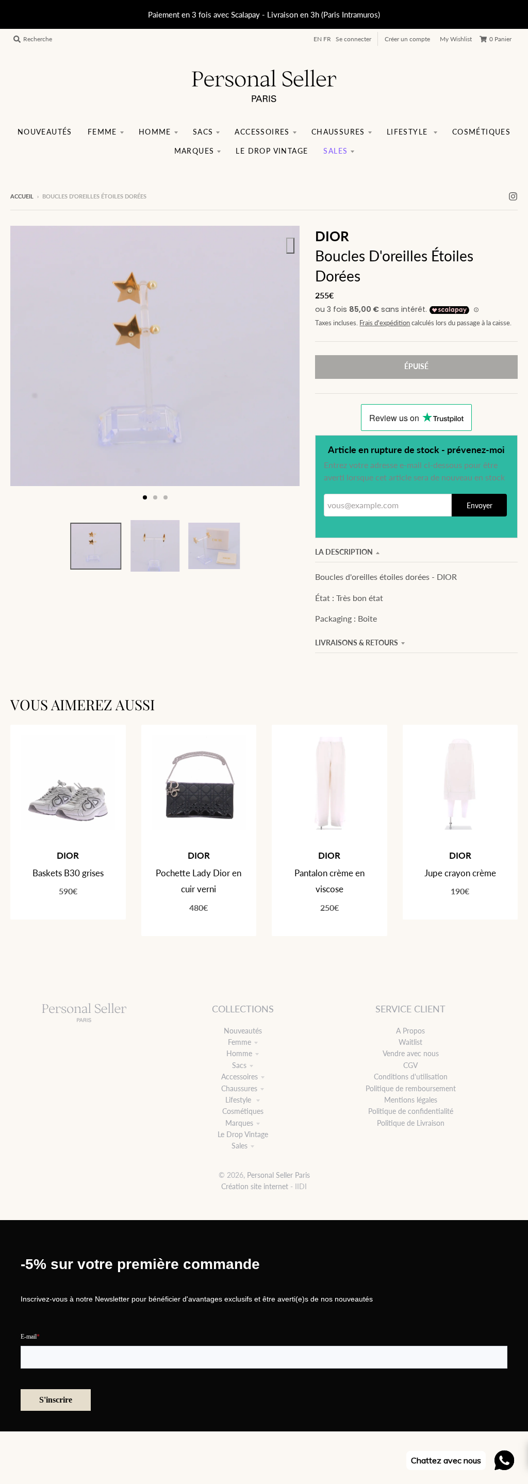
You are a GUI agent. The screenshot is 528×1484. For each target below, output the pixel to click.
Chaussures (239, 1088)
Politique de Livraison (410, 1123)
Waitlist (410, 1042)
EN (318, 39)
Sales (240, 1145)
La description (344, 551)
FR (327, 39)
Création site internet (254, 1186)
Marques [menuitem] (194, 150)
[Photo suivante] (282, 367)
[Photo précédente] (27, 367)
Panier (500, 39)
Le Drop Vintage (243, 1134)
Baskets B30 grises (68, 873)
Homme (239, 1053)
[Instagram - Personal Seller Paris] (513, 196)
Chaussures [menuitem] (338, 131)
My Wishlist (456, 39)
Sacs (239, 1065)
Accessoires (239, 1076)
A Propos (410, 1030)
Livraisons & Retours (356, 642)
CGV (410, 1065)
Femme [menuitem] (102, 131)
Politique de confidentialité (410, 1111)
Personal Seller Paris (278, 1175)
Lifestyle (239, 1099)
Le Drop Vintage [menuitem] (272, 150)
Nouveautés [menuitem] (45, 131)
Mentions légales (410, 1099)
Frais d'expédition (384, 323)
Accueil (22, 196)
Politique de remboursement (411, 1088)
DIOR (332, 236)
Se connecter (353, 39)
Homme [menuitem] (155, 131)
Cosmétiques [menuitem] (481, 131)
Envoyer (479, 505)
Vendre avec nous (411, 1053)
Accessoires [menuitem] (262, 131)
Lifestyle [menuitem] (409, 131)
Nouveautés (243, 1030)
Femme (239, 1042)
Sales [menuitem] (335, 150)
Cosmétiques (242, 1111)
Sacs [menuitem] (203, 131)
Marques (239, 1123)
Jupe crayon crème (460, 873)
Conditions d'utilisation (411, 1076)
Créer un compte (407, 39)
